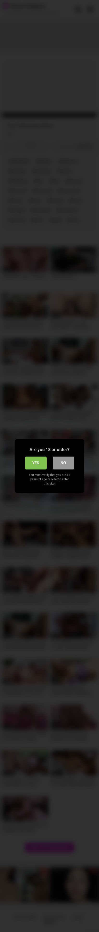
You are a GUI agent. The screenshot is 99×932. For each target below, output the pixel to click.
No (63, 463)
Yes (35, 463)
